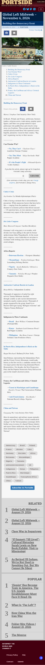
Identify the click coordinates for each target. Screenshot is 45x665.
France (8, 449)
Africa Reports (13, 79)
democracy (10, 445)
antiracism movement (15, 465)
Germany (9, 453)
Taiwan (18, 481)
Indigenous (10, 469)
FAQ (23, 655)
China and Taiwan (14, 95)
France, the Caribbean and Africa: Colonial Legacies (23, 91)
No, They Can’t (15, 148)
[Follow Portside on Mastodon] (30, 10)
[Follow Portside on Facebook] (24, 10)
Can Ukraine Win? (14, 72)
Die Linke (22, 453)
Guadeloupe (11, 477)
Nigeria (12, 267)
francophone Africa (29, 477)
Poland (32, 445)
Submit (21, 661)
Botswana (10, 457)
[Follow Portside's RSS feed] (34, 10)
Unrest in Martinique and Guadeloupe (23, 387)
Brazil (11, 321)
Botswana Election (16, 255)
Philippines (13, 335)
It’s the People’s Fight (17, 162)
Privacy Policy (12, 655)
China (8, 481)
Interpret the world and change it (8, 646)
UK (30, 465)
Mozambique (14, 260)
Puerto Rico (11, 473)
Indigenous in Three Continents (19, 83)
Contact (10, 661)
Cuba (29, 449)
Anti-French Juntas (16, 397)
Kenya (11, 328)
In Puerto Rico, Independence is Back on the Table (24, 87)
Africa (32, 453)
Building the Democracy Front (19, 69)
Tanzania (12, 273)
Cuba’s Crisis (12, 74)
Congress (15, 76)
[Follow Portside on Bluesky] (27, 10)
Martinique (24, 473)
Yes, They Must (15, 155)
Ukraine (19, 449)
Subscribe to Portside (22, 487)
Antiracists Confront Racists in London (22, 81)
